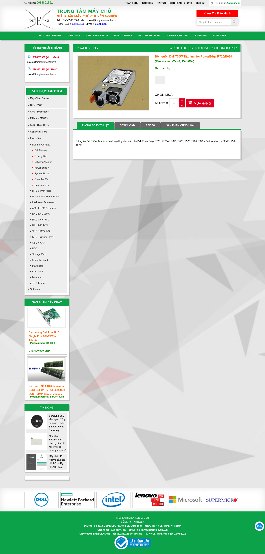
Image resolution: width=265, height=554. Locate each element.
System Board (41, 173)
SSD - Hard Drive (149, 35)
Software (219, 35)
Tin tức (161, 3)
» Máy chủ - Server (38, 98)
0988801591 (78, 24)
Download (127, 125)
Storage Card (39, 254)
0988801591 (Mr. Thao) (45, 69)
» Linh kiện (34, 138)
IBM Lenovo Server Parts (45, 196)
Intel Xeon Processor (43, 202)
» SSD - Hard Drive (38, 125)
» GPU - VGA (35, 105)
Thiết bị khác (39, 283)
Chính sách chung (180, 3)
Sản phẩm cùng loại (180, 125)
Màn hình (37, 277)
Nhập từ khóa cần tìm (234, 22)
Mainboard (37, 265)
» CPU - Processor (38, 111)
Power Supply (41, 167)
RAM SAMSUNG (41, 214)
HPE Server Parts (41, 190)
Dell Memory (41, 150)
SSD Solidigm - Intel (43, 237)
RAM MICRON (40, 225)
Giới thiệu (148, 3)
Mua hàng (202, 103)
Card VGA (37, 271)
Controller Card (177, 35)
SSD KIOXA (38, 242)
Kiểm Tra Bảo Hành (217, 13)
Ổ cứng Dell (40, 156)
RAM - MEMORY (123, 35)
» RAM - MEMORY (38, 118)
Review (150, 125)
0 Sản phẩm (233, 3)
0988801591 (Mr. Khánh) (46, 57)
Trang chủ (131, 3)
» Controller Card (37, 131)
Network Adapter (43, 162)
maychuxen (100, 24)
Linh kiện (201, 35)
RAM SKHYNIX (40, 219)
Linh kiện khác (42, 185)
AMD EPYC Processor (44, 208)
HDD (34, 248)
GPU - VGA (74, 35)
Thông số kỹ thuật (95, 125)
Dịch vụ (200, 3)
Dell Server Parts (41, 144)
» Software (34, 289)
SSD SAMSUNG (41, 231)
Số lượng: (161, 102)
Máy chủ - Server (50, 35)
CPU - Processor (97, 35)
